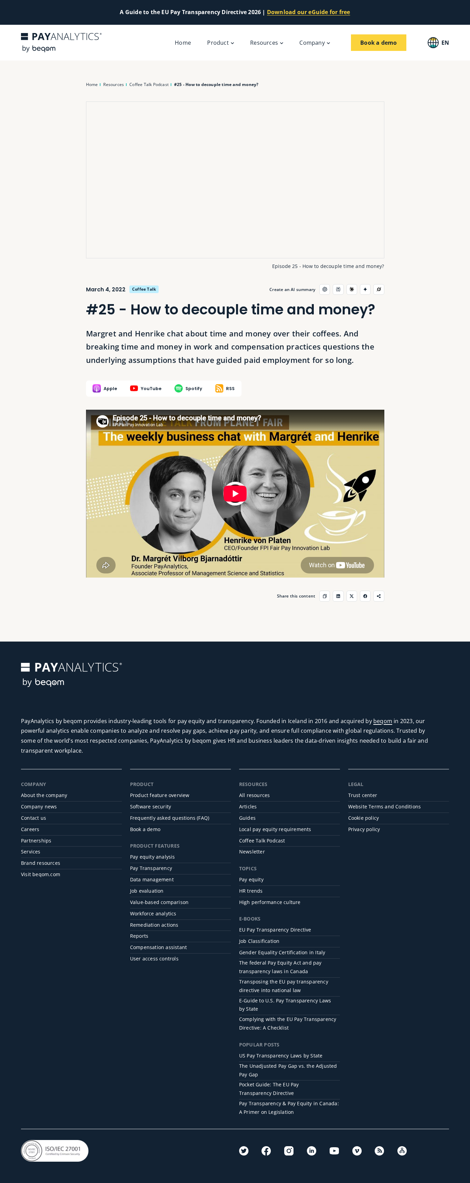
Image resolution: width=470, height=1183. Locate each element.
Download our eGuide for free (308, 12)
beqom (382, 721)
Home (183, 42)
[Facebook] (266, 1150)
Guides (247, 818)
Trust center (362, 795)
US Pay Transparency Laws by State (281, 1055)
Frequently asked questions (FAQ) (169, 818)
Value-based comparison (159, 902)
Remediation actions (154, 925)
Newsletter (252, 851)
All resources (254, 795)
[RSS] (379, 1150)
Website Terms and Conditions (384, 806)
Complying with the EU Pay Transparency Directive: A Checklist (288, 1023)
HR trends (251, 891)
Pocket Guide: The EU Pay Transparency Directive (269, 1088)
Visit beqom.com (40, 874)
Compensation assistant (158, 947)
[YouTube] (334, 1150)
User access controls (154, 958)
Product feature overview (160, 795)
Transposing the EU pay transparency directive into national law (283, 985)
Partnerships (36, 840)
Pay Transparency (151, 868)
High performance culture (270, 902)
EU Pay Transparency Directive (275, 929)
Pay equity (251, 879)
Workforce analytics (153, 913)
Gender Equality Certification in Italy (282, 952)
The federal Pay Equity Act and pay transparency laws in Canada (280, 967)
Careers (30, 829)
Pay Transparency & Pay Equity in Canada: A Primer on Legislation (289, 1107)
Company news (39, 806)
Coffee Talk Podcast (262, 840)
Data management (152, 879)
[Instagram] (288, 1150)
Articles (248, 806)
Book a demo (145, 829)
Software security (150, 806)
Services (31, 851)
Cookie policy (363, 818)
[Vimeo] (357, 1150)
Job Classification (259, 941)
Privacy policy (364, 829)
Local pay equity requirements (275, 829)
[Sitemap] (402, 1150)
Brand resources (40, 863)
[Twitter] (243, 1150)
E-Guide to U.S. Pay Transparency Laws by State (285, 1004)
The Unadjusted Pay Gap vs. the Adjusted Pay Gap (288, 1070)
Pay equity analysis (152, 856)
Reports (139, 936)
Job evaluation (147, 891)
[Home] (61, 42)
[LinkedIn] (311, 1150)
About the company (44, 795)
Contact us (33, 818)
